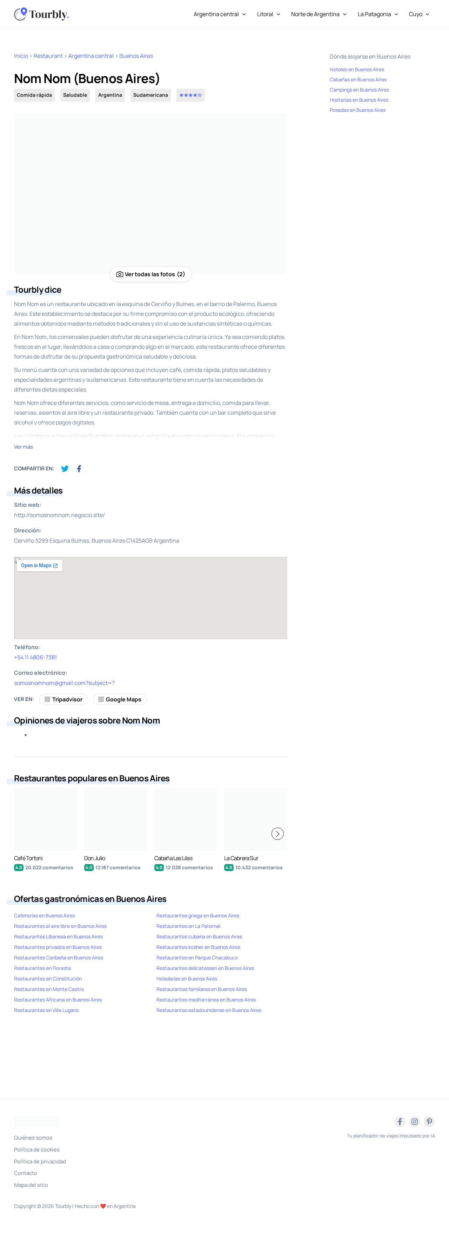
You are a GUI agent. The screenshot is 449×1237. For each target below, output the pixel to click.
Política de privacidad (40, 1161)
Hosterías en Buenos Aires (359, 99)
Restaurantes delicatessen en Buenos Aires (205, 968)
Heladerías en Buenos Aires (186, 978)
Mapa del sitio (31, 1185)
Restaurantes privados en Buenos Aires (58, 947)
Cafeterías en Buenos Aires (44, 915)
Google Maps (123, 699)
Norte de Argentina (315, 14)
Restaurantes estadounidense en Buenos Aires (208, 1010)
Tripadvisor (67, 699)
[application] (242, 14)
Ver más (23, 446)
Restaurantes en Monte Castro (49, 989)
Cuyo (415, 14)
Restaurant (48, 56)
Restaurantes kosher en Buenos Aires (198, 947)
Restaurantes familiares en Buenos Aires (201, 989)
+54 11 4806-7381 (35, 657)
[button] (278, 834)
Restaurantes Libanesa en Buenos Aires (58, 936)
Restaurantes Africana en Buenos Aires (58, 999)
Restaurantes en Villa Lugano (46, 1010)
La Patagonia (374, 14)
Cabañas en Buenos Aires (358, 79)
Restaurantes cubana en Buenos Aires (199, 936)
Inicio (21, 56)
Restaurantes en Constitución (48, 978)
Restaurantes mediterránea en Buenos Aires (206, 999)
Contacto (25, 1173)
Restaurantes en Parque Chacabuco (197, 957)
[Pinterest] (429, 1121)
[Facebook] (400, 1121)
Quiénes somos (33, 1137)
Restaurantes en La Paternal (188, 926)
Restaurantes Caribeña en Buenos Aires (58, 957)
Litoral (265, 14)
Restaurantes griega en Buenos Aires (197, 915)
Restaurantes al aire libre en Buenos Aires (60, 926)
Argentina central (216, 14)
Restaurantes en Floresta (42, 968)
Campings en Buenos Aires (359, 89)
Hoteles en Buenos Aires (357, 69)
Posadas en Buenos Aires (358, 110)
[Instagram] (414, 1121)
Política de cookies (37, 1149)
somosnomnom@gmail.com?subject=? (64, 683)
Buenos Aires (136, 56)
